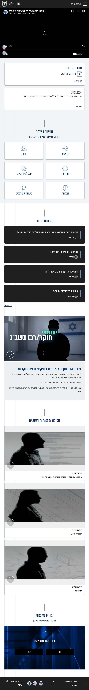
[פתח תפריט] (84, 4)
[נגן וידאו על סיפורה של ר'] (45, 505)
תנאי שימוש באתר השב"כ (70, 683)
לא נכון (29, 652)
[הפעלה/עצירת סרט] (4, 47)
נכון (60, 652)
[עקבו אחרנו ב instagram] (41, 683)
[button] (6, 112)
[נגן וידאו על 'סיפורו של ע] (45, 448)
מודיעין (65, 175)
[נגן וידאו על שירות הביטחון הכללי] (44, 338)
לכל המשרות (8, 305)
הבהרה (84, 683)
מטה (24, 155)
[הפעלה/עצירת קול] (4, 53)
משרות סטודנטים (24, 195)
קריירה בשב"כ (76, 4)
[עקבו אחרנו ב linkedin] (35, 683)
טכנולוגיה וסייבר (23, 175)
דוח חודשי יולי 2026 (68, 73)
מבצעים (65, 156)
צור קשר (52, 683)
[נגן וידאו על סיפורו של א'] (45, 562)
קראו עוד (79, 106)
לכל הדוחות (78, 81)
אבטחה (65, 195)
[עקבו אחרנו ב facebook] (29, 683)
